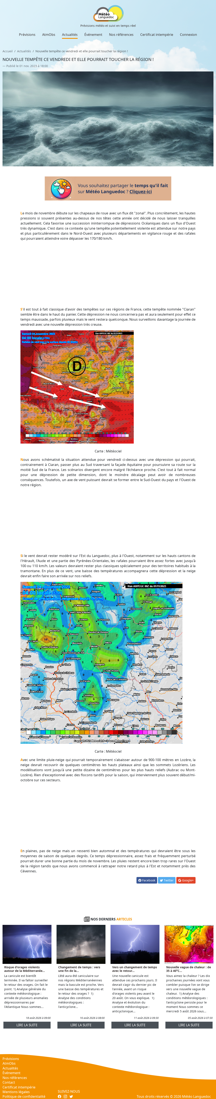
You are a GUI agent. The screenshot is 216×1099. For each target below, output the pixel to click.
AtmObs (48, 34)
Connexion (188, 34)
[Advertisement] (108, 273)
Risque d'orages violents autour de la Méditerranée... (24, 969)
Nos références (121, 34)
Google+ (187, 880)
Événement (93, 34)
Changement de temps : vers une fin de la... (79, 969)
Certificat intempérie (156, 34)
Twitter (168, 880)
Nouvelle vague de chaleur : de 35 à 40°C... (188, 969)
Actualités (70, 34)
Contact (9, 1082)
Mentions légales (16, 1092)
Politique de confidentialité (24, 1096)
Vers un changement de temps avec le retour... (134, 969)
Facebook (148, 880)
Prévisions (27, 34)
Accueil (8, 51)
